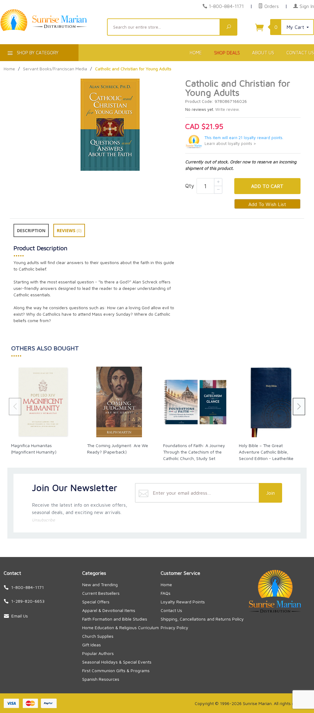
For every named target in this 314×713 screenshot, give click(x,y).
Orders (271, 6)
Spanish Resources (100, 679)
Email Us (19, 615)
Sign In (306, 6)
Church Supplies (97, 636)
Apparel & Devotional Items (108, 610)
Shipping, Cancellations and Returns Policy (202, 618)
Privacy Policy (174, 627)
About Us (263, 52)
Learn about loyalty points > (230, 143)
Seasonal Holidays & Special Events (116, 661)
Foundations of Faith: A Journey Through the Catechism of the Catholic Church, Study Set (194, 452)
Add (267, 186)
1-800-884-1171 (226, 6)
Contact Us (171, 610)
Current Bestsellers (101, 593)
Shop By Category (37, 52)
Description (31, 230)
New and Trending (100, 584)
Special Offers (95, 601)
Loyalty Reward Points (183, 601)
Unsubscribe (43, 519)
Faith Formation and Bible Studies (114, 618)
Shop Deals (227, 52)
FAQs (165, 593)
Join (270, 493)
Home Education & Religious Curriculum (120, 627)
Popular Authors (98, 653)
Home (196, 52)
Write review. (227, 109)
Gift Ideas (91, 644)
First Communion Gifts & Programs (116, 670)
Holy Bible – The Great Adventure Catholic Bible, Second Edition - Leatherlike (266, 452)
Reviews (69, 230)
